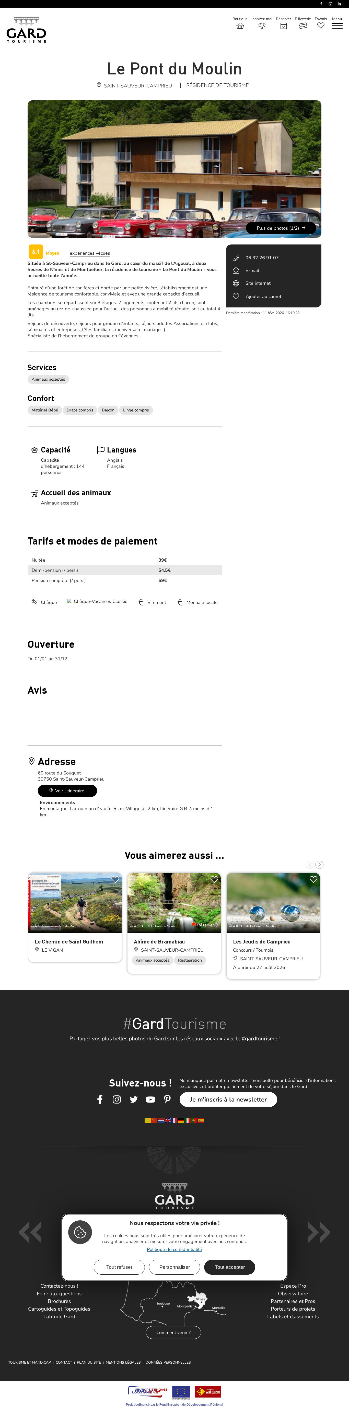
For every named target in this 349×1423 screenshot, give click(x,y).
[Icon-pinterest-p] (167, 1099)
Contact (64, 1362)
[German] (181, 1120)
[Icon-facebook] (99, 1099)
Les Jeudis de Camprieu (262, 941)
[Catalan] (148, 1120)
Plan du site (89, 1362)
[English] (168, 1120)
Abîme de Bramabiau (159, 941)
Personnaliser (174, 1267)
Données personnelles (168, 1362)
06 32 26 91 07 (262, 258)
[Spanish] (201, 1120)
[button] (310, 865)
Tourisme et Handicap (29, 1362)
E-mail (252, 270)
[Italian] (187, 1120)
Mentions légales (123, 1362)
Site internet (258, 283)
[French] (174, 1120)
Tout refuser (119, 1267)
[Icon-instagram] (116, 1099)
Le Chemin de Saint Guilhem (69, 941)
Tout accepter (230, 1267)
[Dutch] (161, 1120)
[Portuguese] (194, 1120)
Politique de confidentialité (174, 1249)
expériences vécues (90, 253)
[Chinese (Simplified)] (154, 1120)
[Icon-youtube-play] (150, 1099)
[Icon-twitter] (133, 1099)
